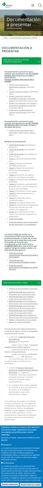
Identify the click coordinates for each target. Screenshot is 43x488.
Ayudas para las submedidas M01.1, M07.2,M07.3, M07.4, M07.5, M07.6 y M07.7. (22, 132)
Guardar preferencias (10, 484)
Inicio (6, 38)
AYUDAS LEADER (14, 28)
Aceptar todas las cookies (30, 485)
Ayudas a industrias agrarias (19, 92)
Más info (4, 440)
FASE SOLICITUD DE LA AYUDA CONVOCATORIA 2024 (16, 61)
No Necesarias (8, 463)
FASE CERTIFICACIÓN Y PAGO (15, 283)
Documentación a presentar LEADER (23, 38)
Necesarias (7, 445)
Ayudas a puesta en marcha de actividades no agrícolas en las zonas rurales (22, 98)
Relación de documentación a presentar (23, 289)
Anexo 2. (12, 163)
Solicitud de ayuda (16, 149)
